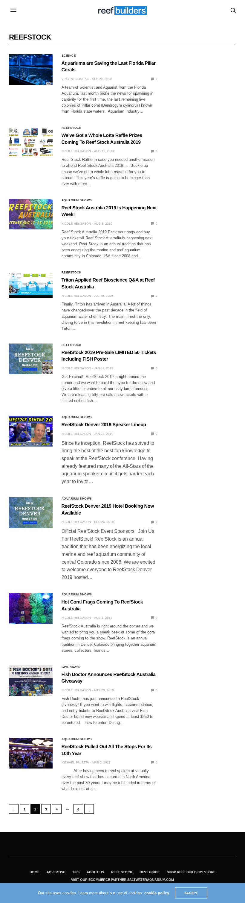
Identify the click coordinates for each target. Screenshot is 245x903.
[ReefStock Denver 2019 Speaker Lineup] (31, 431)
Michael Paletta (75, 762)
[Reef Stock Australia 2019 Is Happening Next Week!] (31, 214)
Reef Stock (121, 872)
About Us (95, 872)
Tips (75, 872)
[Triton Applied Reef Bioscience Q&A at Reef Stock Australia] (31, 283)
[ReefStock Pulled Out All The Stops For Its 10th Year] (31, 753)
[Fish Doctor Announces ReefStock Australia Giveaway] (31, 680)
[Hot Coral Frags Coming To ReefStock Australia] (31, 608)
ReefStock (72, 127)
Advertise (56, 872)
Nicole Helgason (76, 151)
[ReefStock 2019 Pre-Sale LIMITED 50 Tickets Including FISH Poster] (31, 359)
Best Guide (150, 872)
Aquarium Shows (77, 200)
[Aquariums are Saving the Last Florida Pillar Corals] (31, 69)
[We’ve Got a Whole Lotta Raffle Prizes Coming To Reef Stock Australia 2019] (31, 141)
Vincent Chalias (75, 79)
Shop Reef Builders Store (191, 872)
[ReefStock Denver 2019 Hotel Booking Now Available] (31, 512)
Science (69, 55)
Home (34, 872)
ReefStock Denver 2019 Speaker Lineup (104, 424)
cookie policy (156, 893)
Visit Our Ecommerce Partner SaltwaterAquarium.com (122, 879)
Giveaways (71, 666)
